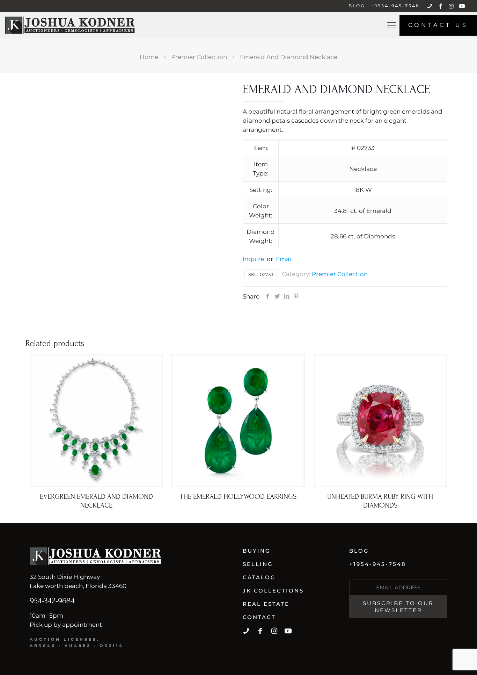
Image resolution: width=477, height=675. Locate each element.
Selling (258, 564)
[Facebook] (267, 296)
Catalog (259, 577)
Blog (359, 550)
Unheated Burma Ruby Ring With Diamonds (380, 501)
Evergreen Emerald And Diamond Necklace (96, 501)
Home (149, 56)
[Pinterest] (296, 296)
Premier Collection (199, 56)
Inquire (253, 259)
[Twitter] (277, 296)
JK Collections (273, 590)
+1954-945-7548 (377, 564)
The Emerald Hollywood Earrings (238, 497)
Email (284, 259)
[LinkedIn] (286, 296)
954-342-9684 (52, 601)
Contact (259, 617)
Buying (257, 550)
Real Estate (266, 604)
